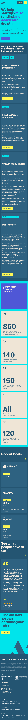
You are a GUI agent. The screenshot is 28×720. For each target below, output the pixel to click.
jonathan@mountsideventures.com (8, 671)
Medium (18, 715)
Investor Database (15, 709)
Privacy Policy (9, 717)
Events (3, 709)
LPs (25, 699)
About (2, 715)
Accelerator (17, 699)
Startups (3, 699)
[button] (25, 555)
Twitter (13, 715)
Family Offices (4, 701)
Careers (7, 715)
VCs (22, 699)
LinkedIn (23, 715)
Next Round (10, 699)
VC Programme (13, 701)
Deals (18, 703)
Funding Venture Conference (8, 703)
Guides (7, 709)
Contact (3, 717)
